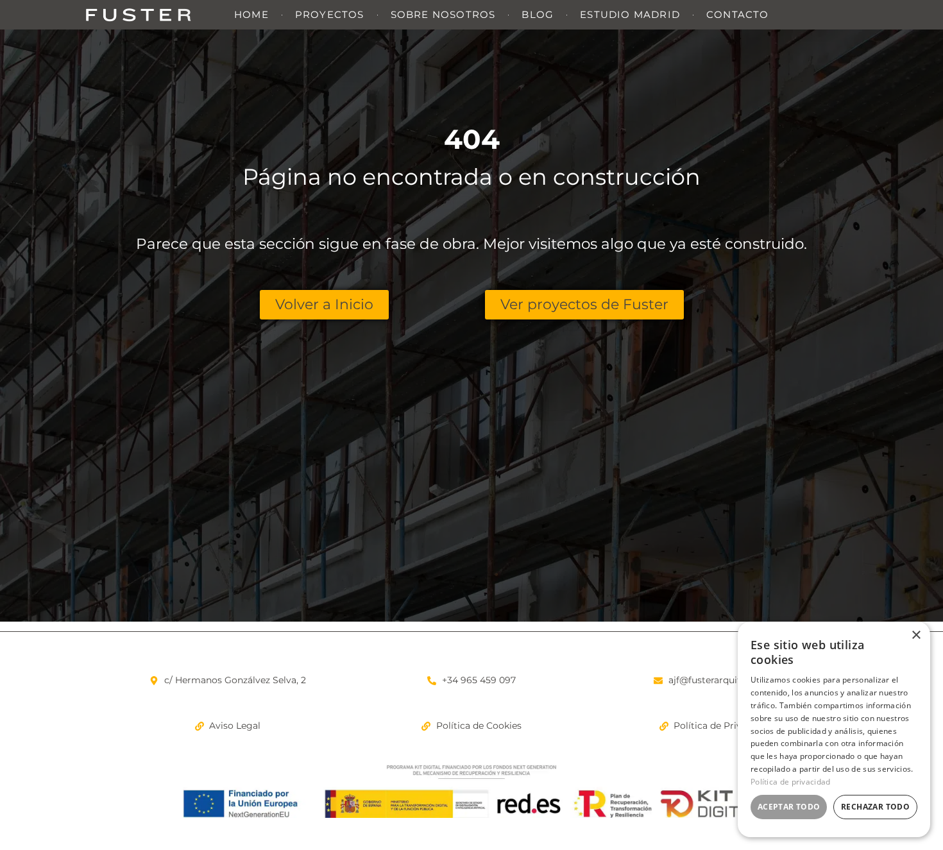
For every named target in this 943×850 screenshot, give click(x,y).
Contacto (737, 14)
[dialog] (834, 729)
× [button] (916, 635)
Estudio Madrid (630, 14)
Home (251, 14)
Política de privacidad (791, 781)
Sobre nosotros (443, 14)
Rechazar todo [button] (875, 806)
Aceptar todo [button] (789, 806)
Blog (538, 14)
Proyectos (329, 14)
